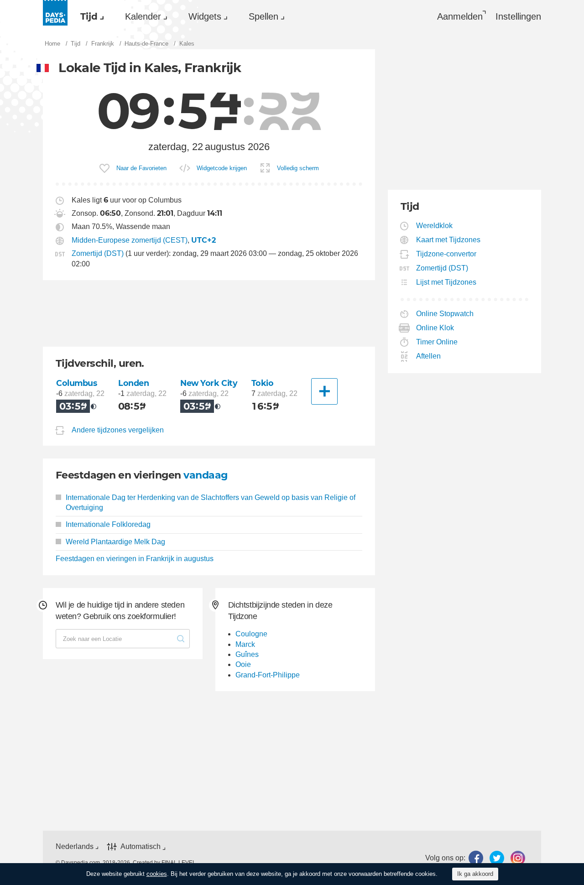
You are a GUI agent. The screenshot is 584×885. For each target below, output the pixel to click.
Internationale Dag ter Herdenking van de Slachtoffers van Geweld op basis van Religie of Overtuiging (210, 502)
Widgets (204, 16)
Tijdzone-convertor (446, 254)
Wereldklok (435, 225)
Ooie (243, 664)
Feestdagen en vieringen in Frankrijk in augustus (135, 558)
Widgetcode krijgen (222, 168)
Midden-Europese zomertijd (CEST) (130, 240)
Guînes (247, 654)
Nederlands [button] (75, 846)
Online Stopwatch (445, 314)
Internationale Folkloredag (108, 524)
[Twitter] (497, 857)
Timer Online (437, 342)
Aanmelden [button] (460, 16)
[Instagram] (518, 857)
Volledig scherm (298, 168)
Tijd (89, 16)
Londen (133, 383)
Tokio (262, 383)
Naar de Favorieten (141, 168)
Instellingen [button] (518, 16)
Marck (245, 644)
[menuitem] (90, 16)
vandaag (205, 475)
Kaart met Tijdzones (448, 240)
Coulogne (251, 634)
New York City (209, 383)
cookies (156, 873)
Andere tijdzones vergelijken (118, 430)
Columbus (76, 383)
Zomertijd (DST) (98, 253)
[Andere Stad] (324, 391)
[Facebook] (476, 857)
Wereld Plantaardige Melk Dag (115, 542)
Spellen (263, 16)
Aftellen (429, 356)
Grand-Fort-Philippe (267, 675)
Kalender (143, 16)
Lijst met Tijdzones (446, 282)
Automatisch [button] (140, 847)
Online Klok (435, 328)
